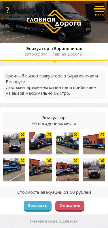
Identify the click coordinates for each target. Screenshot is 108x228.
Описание (70, 205)
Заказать (37, 205)
